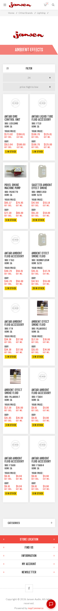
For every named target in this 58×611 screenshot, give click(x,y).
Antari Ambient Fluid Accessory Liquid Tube (14, 325)
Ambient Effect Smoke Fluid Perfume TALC (13, 393)
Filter (29, 68)
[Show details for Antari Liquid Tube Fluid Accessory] (42, 103)
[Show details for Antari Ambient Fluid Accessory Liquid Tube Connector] (42, 376)
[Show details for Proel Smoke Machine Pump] (15, 171)
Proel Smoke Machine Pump (12, 186)
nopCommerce (36, 608)
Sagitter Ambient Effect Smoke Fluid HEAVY (42, 188)
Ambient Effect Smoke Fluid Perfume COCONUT (42, 325)
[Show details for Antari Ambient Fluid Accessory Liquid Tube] (15, 308)
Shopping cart (47, 3)
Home (11, 12)
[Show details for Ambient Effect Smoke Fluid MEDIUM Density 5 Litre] (42, 239)
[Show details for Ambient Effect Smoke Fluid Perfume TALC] (15, 376)
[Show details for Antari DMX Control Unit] (15, 103)
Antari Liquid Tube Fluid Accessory (42, 118)
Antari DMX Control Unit (12, 118)
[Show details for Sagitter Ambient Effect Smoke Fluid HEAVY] (42, 171)
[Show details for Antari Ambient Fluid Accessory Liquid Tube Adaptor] (15, 239)
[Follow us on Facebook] (29, 588)
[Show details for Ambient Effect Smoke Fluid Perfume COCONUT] (42, 308)
